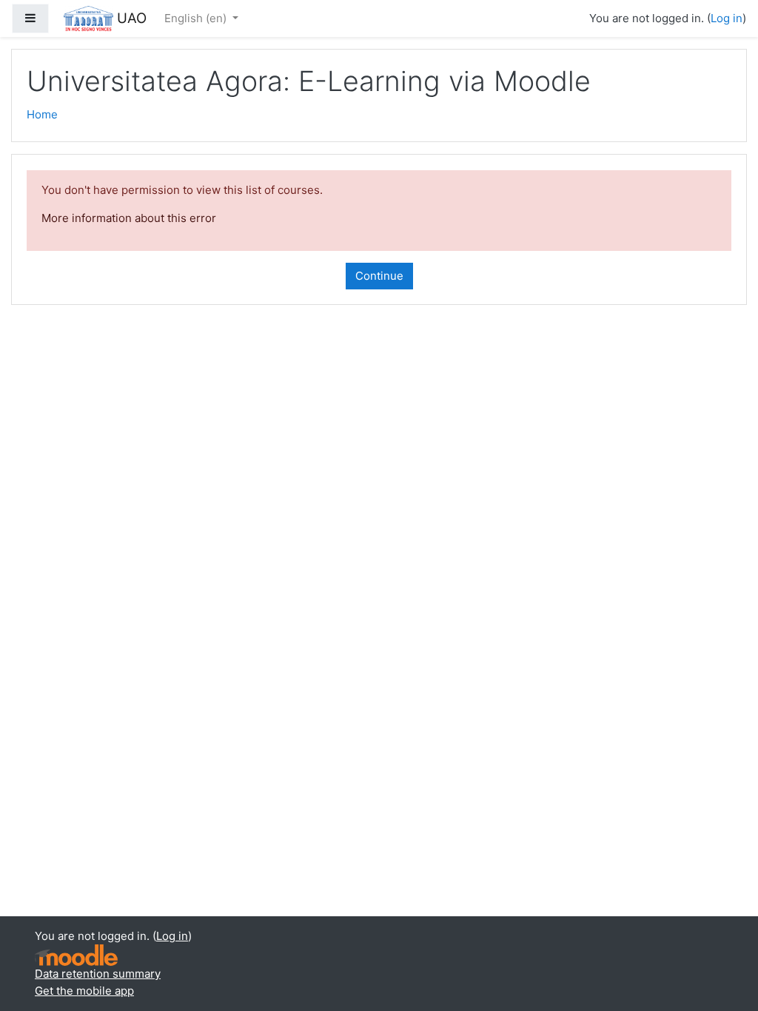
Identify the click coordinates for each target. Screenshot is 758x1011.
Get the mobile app (84, 991)
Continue (379, 276)
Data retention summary (98, 974)
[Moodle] (76, 954)
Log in (726, 18)
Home (42, 114)
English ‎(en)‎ (196, 18)
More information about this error (128, 218)
